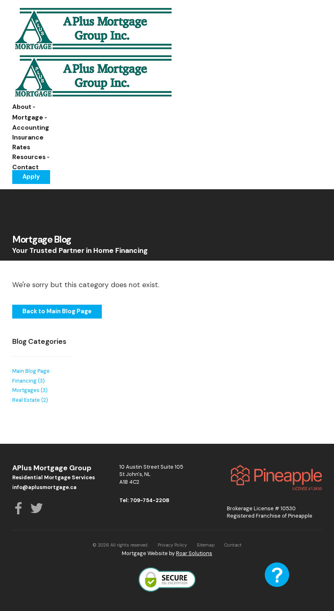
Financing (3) (28, 380)
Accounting (30, 128)
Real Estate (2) (30, 399)
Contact (25, 167)
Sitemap (206, 545)
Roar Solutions (194, 553)
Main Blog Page (31, 370)
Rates (21, 147)
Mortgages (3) (30, 390)
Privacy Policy (172, 545)
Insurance (28, 137)
